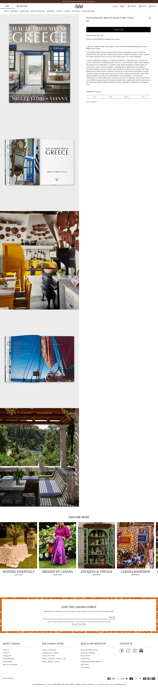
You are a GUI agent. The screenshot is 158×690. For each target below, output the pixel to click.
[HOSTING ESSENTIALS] (18, 545)
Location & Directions (49, 650)
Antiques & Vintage (96, 572)
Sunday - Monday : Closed (50, 661)
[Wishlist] (149, 18)
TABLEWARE (15, 11)
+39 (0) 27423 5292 (48, 655)
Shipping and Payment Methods (91, 661)
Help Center (85, 664)
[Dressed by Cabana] (57, 545)
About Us (6, 650)
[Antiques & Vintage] (96, 545)
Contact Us (6, 653)
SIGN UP (112, 617)
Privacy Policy (85, 655)
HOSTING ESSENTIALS (38, 11)
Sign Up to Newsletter (10, 664)
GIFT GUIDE (76, 11)
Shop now (18, 575)
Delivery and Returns (91, 102)
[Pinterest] (135, 650)
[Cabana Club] (122, 6)
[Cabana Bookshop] (135, 545)
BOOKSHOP (50, 11)
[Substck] (141, 650)
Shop (7, 6)
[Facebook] (122, 650)
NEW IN (6, 11)
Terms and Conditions (88, 653)
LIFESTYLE (59, 11)
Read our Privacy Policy (79, 624)
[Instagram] (128, 650)
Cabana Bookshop (135, 572)
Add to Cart (118, 30)
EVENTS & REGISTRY (88, 11)
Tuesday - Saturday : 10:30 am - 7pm (54, 658)
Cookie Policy (85, 658)
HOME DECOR (24, 11)
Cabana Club (7, 655)
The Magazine (22, 6)
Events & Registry (9, 658)
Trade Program (7, 661)
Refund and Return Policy (89, 650)
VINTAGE (67, 11)
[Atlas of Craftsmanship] (115, 6)
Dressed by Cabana (57, 571)
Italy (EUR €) (8, 678)
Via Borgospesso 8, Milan (50, 653)
